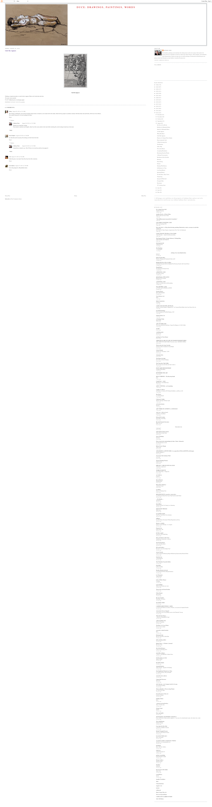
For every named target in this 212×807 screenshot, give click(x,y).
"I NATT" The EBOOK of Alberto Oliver (164, 654)
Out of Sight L (12, 135)
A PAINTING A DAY (161, 281)
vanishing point (159, 332)
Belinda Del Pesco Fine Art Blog (163, 262)
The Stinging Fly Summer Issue (162, 268)
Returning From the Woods (163, 153)
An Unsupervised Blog (160, 685)
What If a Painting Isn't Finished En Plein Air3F (165, 259)
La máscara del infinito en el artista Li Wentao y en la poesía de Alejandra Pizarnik (172, 607)
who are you (158, 333)
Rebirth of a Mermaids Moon (163, 127)
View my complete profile (161, 60)
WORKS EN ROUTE (161, 470)
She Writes (158, 394)
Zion (157, 377)
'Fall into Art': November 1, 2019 (162, 351)
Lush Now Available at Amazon (162, 727)
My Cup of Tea (159, 644)
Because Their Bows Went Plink (162, 636)
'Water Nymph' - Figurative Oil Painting (164, 667)
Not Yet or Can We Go (162, 125)
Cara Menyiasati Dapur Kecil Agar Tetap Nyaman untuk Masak (168, 495)
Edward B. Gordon (160, 417)
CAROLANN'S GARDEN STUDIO (164, 796)
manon (157, 788)
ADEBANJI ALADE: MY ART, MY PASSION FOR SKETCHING (171, 340)
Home (75, 196)
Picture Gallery (159, 760)
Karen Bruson (159, 480)
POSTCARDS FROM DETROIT (163, 368)
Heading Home (159, 481)
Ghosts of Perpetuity (160, 622)
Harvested (158, 680)
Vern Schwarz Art (160, 296)
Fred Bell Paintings (160, 310)
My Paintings (159, 248)
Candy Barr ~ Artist (160, 381)
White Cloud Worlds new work (162, 586)
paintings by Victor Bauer (162, 337)
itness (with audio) (159, 737)
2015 (157, 108)
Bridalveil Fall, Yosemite (161, 278)
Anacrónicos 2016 (159, 486)
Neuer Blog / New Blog (160, 418)
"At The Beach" (159, 249)
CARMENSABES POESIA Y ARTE (164, 606)
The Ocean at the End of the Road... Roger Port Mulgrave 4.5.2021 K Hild (171, 325)
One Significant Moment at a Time (164, 671)
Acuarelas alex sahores (161, 676)
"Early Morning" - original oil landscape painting (165, 234)
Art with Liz (159, 475)
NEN (157, 781)
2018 (157, 102)
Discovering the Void (162, 140)
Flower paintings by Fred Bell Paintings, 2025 (165, 312)
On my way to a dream (160, 626)
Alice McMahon (160, 799)
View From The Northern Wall (163, 455)
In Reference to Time (161, 168)
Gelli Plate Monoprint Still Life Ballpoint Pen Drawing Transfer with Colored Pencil (172, 263)
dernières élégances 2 (160, 452)
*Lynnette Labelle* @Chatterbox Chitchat (166, 740)
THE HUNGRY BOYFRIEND (162, 239)
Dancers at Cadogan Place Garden (164, 138)
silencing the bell (160, 243)
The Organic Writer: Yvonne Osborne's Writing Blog (168, 238)
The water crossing (160, 273)
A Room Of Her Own (161, 620)
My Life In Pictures (160, 648)
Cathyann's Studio (160, 399)
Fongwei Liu (159, 528)
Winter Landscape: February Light (163, 400)
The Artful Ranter (160, 721)
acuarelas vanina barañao (162, 630)
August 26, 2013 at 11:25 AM (28, 123)
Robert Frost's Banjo (161, 446)
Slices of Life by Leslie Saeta (162, 537)
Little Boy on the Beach (160, 413)
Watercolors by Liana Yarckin (163, 345)
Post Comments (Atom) (16, 199)
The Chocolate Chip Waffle (162, 363)
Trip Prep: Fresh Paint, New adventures (164, 515)
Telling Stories (159, 576)
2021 (157, 95)
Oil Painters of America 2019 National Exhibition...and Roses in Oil (169, 391)
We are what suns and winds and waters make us (165, 364)
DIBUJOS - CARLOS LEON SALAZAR (165, 465)
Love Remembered (160, 395)
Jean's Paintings (160, 436)
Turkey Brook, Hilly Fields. (161, 433)
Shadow (157, 709)
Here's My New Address (161, 747)
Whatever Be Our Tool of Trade (162, 215)
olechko (158, 328)
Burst (157, 700)
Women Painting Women (162, 460)
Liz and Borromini (160, 513)
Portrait (158, 163)
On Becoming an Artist (161, 658)
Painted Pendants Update (161, 756)
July (158, 188)
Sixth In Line (159, 557)
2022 (157, 93)
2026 (157, 85)
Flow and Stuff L (160, 713)
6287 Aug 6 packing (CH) (161, 224)
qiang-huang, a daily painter (162, 277)
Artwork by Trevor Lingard (162, 611)
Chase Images (159, 593)
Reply (10, 117)
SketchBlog (158, 504)
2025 (157, 87)
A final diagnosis (159, 558)
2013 (157, 112)
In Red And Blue (159, 566)
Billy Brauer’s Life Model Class (162, 382)
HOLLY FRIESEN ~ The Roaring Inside (165, 376)
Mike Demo (158, 510)
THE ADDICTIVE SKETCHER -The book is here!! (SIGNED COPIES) (171, 341)
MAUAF (158, 254)
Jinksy (10, 111)
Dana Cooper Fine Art (161, 792)
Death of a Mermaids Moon (163, 129)
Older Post (143, 196)
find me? (158, 405)
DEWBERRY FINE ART (162, 373)
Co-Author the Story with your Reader (163, 672)
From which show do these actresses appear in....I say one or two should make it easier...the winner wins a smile (178, 718)
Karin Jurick (158, 320)
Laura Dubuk (159, 584)
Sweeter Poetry (159, 291)
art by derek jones (160, 404)
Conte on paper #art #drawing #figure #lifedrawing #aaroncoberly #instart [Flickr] (172, 553)
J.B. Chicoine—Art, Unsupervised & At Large (166, 684)
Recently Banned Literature (162, 422)
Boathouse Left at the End (163, 157)
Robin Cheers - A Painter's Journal (164, 643)
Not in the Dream (161, 148)
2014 (157, 110)
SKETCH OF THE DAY (161, 509)
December (159, 114)
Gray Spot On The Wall (161, 726)
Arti (10, 156)
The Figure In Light (160, 358)
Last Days (158, 302)
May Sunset (158, 594)
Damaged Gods (159, 635)
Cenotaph (158, 581)
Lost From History (161, 170)
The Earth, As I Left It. (160, 599)
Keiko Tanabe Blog (160, 257)
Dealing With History (162, 166)
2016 (157, 106)
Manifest (158, 765)
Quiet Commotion (160, 301)
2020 (157, 97)
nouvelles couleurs (160, 653)
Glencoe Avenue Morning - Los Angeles (164, 524)
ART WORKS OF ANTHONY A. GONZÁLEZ (167, 409)
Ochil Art (158, 750)
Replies (12, 120)
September (159, 121)
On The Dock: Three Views (163, 174)
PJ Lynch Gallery (160, 547)
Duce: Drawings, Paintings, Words (106, 7)
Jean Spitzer (12, 165)
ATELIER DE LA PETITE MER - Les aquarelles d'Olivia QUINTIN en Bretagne (175, 451)
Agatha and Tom (159, 244)
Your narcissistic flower (160, 544)
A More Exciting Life (162, 142)
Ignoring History (161, 172)
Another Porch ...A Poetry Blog (163, 214)
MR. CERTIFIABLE (160, 292)
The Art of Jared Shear (161, 794)
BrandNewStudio (160, 662)
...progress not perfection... (162, 703)
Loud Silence (159, 774)
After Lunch (158, 447)
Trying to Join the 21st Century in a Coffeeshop (165, 505)
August (159, 123)
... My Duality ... (159, 499)
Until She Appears (161, 136)
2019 (157, 100)
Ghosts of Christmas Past (161, 491)
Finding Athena (159, 698)
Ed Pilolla (158, 745)
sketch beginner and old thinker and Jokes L (166, 716)
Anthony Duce (16, 123)
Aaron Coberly (159, 552)
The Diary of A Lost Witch (162, 625)
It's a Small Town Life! (161, 209)
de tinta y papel (159, 533)
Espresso (158, 476)
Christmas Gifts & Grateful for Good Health (165, 346)
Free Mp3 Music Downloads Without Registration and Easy (168, 519)
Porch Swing (160, 161)
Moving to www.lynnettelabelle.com (163, 742)
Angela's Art (159, 786)
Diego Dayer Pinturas (161, 484)
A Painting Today (160, 319)
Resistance (159, 183)
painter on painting (160, 755)
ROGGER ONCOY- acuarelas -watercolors (166, 494)
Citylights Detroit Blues (160, 369)
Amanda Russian (160, 666)
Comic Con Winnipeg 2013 (161, 649)
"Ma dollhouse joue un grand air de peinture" (166, 219)
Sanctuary (158, 437)
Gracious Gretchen (159, 695)
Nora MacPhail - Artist (161, 286)
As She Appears (160, 131)
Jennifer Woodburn (160, 779)
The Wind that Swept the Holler (163, 562)
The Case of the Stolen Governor (162, 732)
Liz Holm (158, 489)
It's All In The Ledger (160, 690)
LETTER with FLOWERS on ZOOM (164, 288)
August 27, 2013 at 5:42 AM (17, 156)
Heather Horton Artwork (162, 570)
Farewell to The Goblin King (162, 534)
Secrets (157, 775)
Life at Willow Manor (161, 580)
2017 (157, 104)
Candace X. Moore (160, 389)
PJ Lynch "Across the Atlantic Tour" (163, 548)
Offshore (158, 518)
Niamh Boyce (159, 267)
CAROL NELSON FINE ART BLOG (164, 306)
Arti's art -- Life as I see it (162, 412)
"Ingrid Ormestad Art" (160, 751)
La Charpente (159, 575)
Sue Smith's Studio (160, 602)
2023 (157, 91)
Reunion (159, 159)
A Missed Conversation (162, 155)
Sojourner (158, 766)
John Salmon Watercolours (162, 431)
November (159, 117)
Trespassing (159, 176)
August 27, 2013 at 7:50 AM (21, 165)
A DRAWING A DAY (161, 272)
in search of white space (161, 736)
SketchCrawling (159, 761)
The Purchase (160, 144)
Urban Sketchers (160, 783)
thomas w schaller (160, 523)
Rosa (157, 631)
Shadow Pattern (159, 659)
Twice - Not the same (160, 704)
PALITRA (158, 565)
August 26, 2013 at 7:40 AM (22, 135)
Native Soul (158, 771)
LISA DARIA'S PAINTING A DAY (164, 222)
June (158, 190)
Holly (157, 297)
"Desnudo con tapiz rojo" (161, 466)
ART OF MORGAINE (161, 324)
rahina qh (158, 790)
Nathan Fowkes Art (160, 315)
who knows (158, 500)
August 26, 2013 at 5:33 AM (19, 111)
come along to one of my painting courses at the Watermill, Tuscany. (169, 612)
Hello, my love (159, 423)
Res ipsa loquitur (160, 598)
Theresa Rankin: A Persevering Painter (165, 689)
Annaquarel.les (159, 355)
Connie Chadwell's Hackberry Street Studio (166, 233)
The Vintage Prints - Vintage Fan (162, 471)
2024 (157, 89)
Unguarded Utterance (161, 679)
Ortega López (159, 708)
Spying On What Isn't (162, 178)
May (158, 192)
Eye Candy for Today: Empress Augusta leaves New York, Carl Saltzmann (171, 230)
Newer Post (7, 196)
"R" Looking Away (161, 185)
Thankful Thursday (160, 210)
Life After (158, 457)
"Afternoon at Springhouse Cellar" (163, 617)
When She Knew (160, 133)
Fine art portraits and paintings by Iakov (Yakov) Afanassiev (170, 441)
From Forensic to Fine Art (162, 694)
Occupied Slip (160, 181)
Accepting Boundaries (162, 151)
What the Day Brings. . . (161, 616)
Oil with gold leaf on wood (161, 442)
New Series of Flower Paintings (162, 359)
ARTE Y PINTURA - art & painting (164, 386)
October (159, 119)
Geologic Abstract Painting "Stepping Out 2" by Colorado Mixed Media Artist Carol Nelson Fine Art (176, 307)
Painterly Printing (159, 722)
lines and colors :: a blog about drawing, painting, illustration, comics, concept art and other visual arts (177, 227)
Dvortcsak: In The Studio (162, 769)
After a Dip (159, 146)
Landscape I (158, 428)
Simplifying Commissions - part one (163, 539)
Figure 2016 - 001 (159, 529)
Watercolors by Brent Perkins (163, 589)
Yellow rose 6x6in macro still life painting (164, 283)
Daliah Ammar (159, 462)
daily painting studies (161, 640)
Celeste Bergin (159, 350)
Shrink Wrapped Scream (162, 731)
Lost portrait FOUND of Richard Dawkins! (164, 571)
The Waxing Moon (160, 542)
